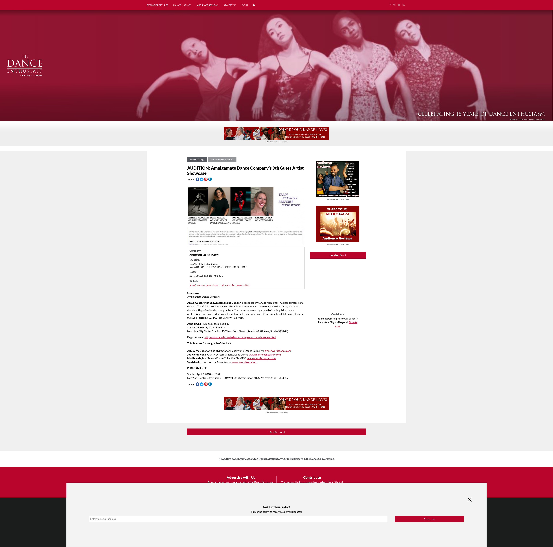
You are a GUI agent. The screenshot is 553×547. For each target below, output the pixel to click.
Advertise (230, 5)
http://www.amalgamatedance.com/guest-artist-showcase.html (219, 285)
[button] (252, 5)
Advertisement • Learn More (277, 142)
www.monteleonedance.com (265, 354)
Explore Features (157, 5)
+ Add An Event (337, 255)
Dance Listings (182, 5)
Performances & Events (222, 159)
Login (244, 5)
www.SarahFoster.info (244, 362)
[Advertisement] (338, 288)
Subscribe (429, 519)
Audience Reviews (207, 5)
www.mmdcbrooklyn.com (261, 358)
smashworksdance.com (278, 350)
